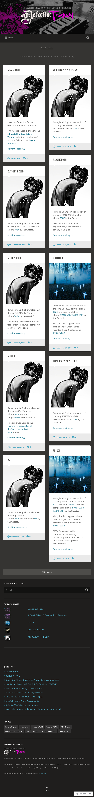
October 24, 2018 (63, 437)
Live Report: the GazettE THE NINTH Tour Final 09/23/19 (31, 684)
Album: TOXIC (14, 70)
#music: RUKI (37, 727)
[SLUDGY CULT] (24, 283)
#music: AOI (24, 727)
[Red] (24, 486)
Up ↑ (47, 791)
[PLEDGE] (70, 474)
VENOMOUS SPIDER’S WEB (66, 70)
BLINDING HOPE (13, 676)
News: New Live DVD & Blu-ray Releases (24, 692)
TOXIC (75, 128)
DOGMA (35, 731)
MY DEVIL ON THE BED (38, 637)
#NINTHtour (65, 727)
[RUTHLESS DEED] (24, 197)
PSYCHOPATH (60, 159)
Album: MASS (12, 671)
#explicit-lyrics (11, 727)
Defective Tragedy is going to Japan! (23, 705)
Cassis (31, 622)
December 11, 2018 (17, 343)
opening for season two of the (19, 429)
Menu (11, 37)
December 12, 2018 (18, 245)
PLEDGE (56, 450)
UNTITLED (58, 258)
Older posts (47, 572)
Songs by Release (36, 609)
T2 (59, 333)
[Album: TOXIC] (24, 96)
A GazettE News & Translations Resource (47, 615)
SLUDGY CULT (14, 258)
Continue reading (17, 148)
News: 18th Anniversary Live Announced (24, 688)
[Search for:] (47, 590)
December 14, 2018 (63, 147)
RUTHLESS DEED (15, 171)
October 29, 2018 (17, 447)
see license (42, 773)
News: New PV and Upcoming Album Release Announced (32, 680)
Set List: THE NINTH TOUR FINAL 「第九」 (25, 696)
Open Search (87, 38)
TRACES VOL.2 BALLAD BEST (71, 315)
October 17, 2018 (17, 537)
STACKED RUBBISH (49, 731)
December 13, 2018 (63, 245)
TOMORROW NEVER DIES (65, 361)
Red (9, 460)
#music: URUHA (52, 727)
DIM (27, 731)
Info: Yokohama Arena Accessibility (22, 701)
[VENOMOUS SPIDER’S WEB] (70, 96)
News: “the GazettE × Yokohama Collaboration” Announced (33, 709)
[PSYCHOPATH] (70, 185)
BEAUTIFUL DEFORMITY (14, 731)
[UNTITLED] (70, 281)
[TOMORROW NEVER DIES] (70, 386)
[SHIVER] (24, 381)
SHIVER (11, 356)
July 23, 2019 (15, 158)
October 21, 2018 (62, 559)
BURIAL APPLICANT (37, 629)
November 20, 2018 (64, 348)
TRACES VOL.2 (64, 731)
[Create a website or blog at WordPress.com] (47, 788)
